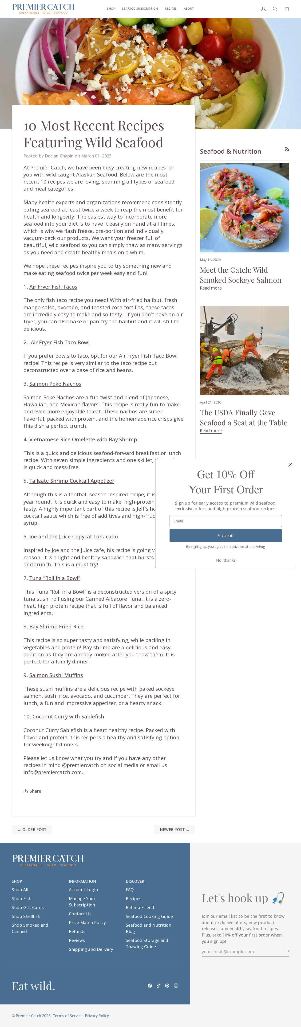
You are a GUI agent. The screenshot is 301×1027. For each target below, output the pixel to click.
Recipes (133, 898)
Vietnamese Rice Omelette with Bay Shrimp (83, 439)
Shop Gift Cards (28, 907)
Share (35, 791)
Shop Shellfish (26, 916)
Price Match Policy (87, 922)
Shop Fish (21, 898)
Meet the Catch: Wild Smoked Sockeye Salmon (240, 275)
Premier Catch (28, 1015)
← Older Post (32, 829)
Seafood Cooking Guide (149, 916)
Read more (211, 288)
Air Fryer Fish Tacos (53, 286)
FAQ (130, 889)
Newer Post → (175, 829)
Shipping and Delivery (91, 949)
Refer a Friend (140, 907)
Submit (226, 535)
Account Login (83, 889)
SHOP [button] (17, 881)
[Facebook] (150, 986)
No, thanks (226, 560)
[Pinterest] (167, 986)
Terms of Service (68, 1015)
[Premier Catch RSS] (287, 149)
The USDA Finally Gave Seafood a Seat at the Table (244, 417)
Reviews (77, 940)
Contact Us (80, 914)
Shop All (20, 889)
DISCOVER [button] (135, 881)
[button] (110, 9)
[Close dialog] (290, 465)
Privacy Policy (97, 1015)
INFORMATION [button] (82, 881)
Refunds (77, 931)
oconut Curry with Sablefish (70, 716)
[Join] (285, 951)
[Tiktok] (158, 986)
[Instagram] (176, 986)
